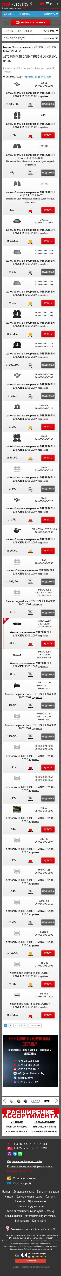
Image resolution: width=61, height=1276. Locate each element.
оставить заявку (33, 22)
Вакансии (20, 1201)
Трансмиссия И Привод (44, 1126)
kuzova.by (15, 4)
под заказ (46, 76)
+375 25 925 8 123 (28, 1060)
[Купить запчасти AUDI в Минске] (36, 1100)
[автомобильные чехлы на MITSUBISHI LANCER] (17, 561)
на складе (32, 76)
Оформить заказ (37, 1201)
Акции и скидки (13, 1216)
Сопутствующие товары (29, 1196)
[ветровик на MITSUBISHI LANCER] (17, 747)
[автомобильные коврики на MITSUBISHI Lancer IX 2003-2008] (17, 146)
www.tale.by (44, 1267)
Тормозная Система (44, 1121)
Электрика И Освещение (44, 1131)
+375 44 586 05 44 (28, 1064)
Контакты (50, 1196)
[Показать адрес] (31, 4)
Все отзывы (31, 1260)
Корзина (41, 4)
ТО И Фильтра (16, 1121)
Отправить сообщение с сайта (24, 1161)
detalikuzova (25, 1077)
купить (48, 135)
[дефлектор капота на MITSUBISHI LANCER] (17, 964)
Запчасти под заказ (48, 1191)
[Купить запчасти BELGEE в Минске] (47, 1100)
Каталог (9, 1196)
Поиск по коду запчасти (30, 1206)
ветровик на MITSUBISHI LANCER (27, 756)
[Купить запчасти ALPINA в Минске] (25, 1100)
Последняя (35, 1025)
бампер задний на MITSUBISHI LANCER (30, 601)
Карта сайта (39, 1221)
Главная (6, 1191)
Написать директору (19, 1171)
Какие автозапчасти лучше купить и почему (30, 1211)
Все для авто (22, 1221)
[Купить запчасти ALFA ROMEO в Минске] (19, 1100)
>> (25, 1025)
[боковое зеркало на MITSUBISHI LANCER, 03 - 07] (17, 685)
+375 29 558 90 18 (28, 1069)
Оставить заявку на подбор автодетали (30, 1166)
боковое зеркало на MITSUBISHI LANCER (30, 694)
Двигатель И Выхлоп (16, 1131)
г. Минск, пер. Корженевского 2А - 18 (33, 1229)
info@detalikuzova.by (31, 1073)
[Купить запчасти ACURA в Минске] (12, 1100)
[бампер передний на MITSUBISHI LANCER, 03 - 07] (17, 623)
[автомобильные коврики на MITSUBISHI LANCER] (17, 84)
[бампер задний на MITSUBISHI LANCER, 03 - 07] (17, 592)
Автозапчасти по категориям (40, 1216)
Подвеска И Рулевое (16, 1126)
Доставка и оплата (23, 1191)
